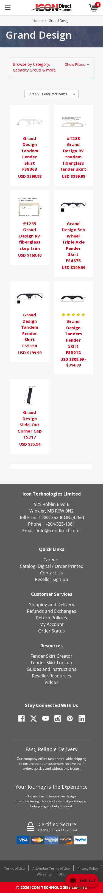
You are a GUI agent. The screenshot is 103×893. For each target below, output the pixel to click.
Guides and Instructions (51, 669)
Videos (51, 682)
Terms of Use (14, 868)
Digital (44, 566)
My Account (52, 624)
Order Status (51, 631)
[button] (51, 67)
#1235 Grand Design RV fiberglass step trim (30, 236)
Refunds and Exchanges (51, 611)
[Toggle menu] (7, 7)
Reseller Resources (51, 676)
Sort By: (33, 93)
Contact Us (51, 573)
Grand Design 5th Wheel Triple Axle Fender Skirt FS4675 (73, 242)
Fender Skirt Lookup (51, 663)
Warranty (44, 874)
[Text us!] (82, 882)
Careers (51, 560)
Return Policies (51, 618)
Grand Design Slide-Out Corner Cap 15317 (30, 425)
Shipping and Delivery (51, 605)
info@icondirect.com (58, 531)
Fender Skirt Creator (51, 656)
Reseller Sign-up (51, 579)
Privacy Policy (87, 868)
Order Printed (69, 566)
